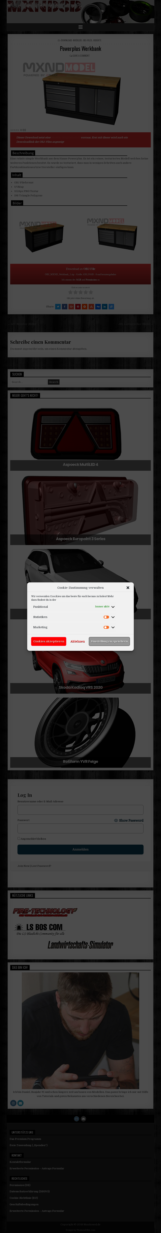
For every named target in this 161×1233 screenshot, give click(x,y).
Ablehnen (77, 641)
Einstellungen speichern (109, 641)
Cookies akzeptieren (48, 641)
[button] (128, 587)
